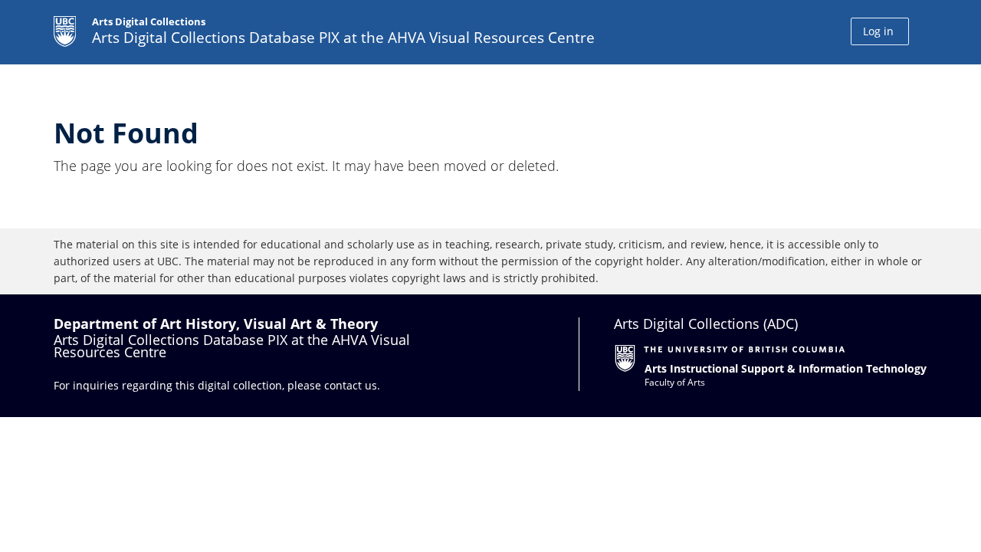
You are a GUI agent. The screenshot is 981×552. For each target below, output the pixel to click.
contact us (350, 385)
